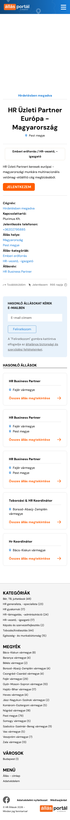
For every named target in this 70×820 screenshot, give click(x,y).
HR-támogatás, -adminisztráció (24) (25, 614)
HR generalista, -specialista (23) (23, 604)
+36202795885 (14, 229)
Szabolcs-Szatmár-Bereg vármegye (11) (27, 726)
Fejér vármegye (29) (15, 679)
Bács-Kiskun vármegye (29, 550)
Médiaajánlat (58, 800)
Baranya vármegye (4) (17, 657)
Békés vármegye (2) (15, 663)
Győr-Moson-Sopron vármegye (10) (25, 684)
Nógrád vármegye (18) (16, 710)
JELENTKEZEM (19, 187)
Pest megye (37, 135)
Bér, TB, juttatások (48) (17, 599)
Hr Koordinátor (20, 541)
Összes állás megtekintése (29, 398)
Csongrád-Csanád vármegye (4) (23, 673)
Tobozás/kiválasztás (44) (18, 630)
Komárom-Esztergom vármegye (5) (25, 705)
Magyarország (13, 240)
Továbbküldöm (16, 284)
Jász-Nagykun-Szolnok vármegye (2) (26, 700)
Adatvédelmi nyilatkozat (32, 800)
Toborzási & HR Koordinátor (30, 501)
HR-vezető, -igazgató (18, 261)
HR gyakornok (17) (14, 609)
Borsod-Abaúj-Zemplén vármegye (28, 511)
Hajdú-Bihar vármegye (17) (19, 689)
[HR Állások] (17, 7)
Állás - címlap (11, 776)
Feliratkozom (22, 329)
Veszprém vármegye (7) (17, 737)
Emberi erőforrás (15, 256)
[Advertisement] (35, 49)
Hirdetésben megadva (19, 208)
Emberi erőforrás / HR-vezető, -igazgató (35, 153)
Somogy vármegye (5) (17, 721)
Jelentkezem (40, 284)
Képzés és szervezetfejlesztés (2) (23, 625)
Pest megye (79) (13, 715)
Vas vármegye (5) (14, 731)
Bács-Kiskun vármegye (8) (19, 652)
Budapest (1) (10, 759)
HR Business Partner (24, 381)
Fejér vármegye (24, 390)
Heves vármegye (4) (15, 694)
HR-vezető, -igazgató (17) (18, 620)
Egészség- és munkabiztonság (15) (24, 635)
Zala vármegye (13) (14, 742)
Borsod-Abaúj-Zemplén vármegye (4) (26, 668)
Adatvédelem (11, 781)
